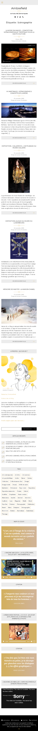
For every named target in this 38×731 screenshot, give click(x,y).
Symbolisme (30, 511)
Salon (9, 507)
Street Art (5, 511)
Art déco (17, 475)
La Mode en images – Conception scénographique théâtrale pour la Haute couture (19, 32)
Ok (19, 729)
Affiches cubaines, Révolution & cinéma (21, 456)
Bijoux (23, 478)
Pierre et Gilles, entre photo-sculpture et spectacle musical (21, 461)
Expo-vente (22, 488)
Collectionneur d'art (16, 481)
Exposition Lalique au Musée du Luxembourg (19, 222)
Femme (19, 491)
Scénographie (26, 507)
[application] (19, 569)
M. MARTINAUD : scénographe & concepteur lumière (19, 92)
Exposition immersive (8, 491)
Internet (20, 498)
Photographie (21, 504)
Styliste (12, 511)
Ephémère (5, 488)
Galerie (26, 491)
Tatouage (5, 514)
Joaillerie (4, 501)
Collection (5, 481)
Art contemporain (7, 475)
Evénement (14, 488)
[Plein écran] (34, 577)
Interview (28, 498)
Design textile (6, 484)
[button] (19, 569)
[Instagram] (15, 17)
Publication (31, 504)
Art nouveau (26, 475)
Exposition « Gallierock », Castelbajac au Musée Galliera (19, 147)
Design (27, 481)
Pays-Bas (4, 504)
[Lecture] (4, 577)
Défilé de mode (23, 484)
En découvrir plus (19, 83)
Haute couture (22, 494)
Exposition (32, 488)
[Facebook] (18, 17)
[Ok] (36, 726)
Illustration (5, 498)
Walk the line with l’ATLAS (16, 451)
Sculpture (16, 507)
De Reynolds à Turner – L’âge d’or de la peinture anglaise (21, 447)
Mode (30, 501)
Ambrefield (19, 8)
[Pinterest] (23, 17)
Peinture (12, 504)
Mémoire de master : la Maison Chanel (19, 289)
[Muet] (31, 577)
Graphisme (12, 494)
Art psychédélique (7, 478)
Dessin (15, 484)
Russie (4, 507)
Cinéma (29, 478)
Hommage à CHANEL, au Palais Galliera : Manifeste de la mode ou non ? (20, 443)
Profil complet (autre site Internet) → (13, 420)
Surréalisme (20, 511)
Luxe (11, 501)
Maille (24, 501)
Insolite (13, 498)
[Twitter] (20, 17)
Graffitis (4, 494)
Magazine (18, 501)
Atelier (17, 478)
